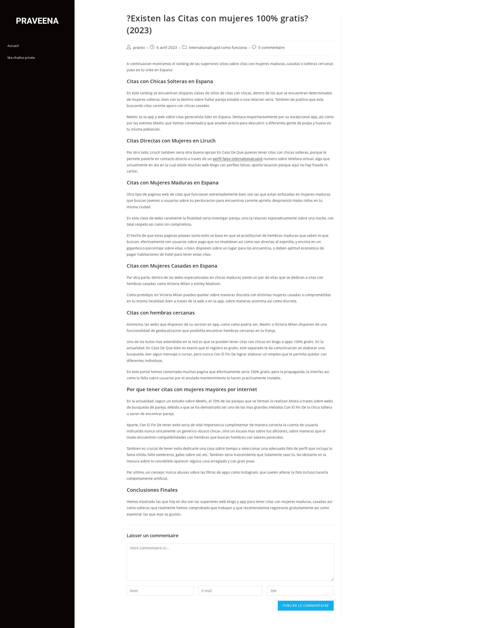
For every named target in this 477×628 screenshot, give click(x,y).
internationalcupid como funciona (218, 47)
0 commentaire (271, 47)
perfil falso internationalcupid (238, 158)
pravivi (139, 47)
